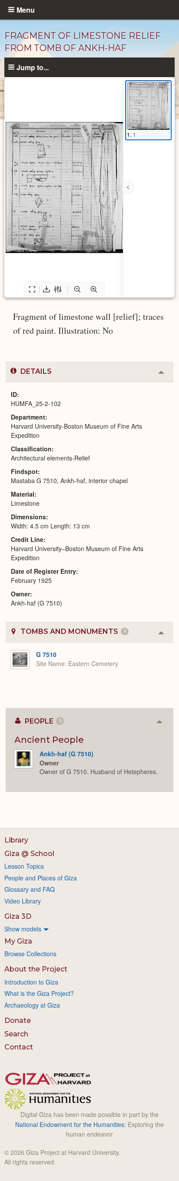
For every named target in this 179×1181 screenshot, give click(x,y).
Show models (22, 929)
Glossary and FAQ (29, 889)
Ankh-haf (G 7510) (66, 753)
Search (16, 1034)
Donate (17, 1020)
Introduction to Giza (31, 982)
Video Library (22, 901)
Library (16, 840)
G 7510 (46, 654)
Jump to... (33, 67)
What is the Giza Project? (39, 993)
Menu (26, 10)
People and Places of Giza (40, 877)
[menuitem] (89, 929)
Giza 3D (17, 916)
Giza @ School (29, 853)
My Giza (18, 941)
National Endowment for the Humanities (69, 1124)
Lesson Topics (24, 866)
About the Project (35, 969)
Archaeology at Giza (32, 1005)
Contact (18, 1047)
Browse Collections (30, 953)
